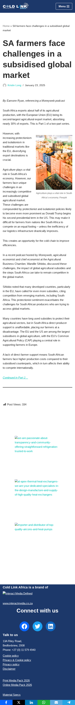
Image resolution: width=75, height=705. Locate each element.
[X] (19, 702)
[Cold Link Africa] (16, 6)
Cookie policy (11, 655)
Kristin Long (14, 85)
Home (6, 25)
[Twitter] (37, 626)
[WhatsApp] (44, 702)
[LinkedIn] (51, 626)
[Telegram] (68, 702)
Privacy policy (11, 664)
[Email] (56, 702)
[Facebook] (24, 626)
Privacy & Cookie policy (17, 660)
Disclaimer (9, 668)
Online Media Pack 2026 (17, 684)
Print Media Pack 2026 (16, 680)
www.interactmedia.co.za (18, 603)
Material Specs (12, 694)
